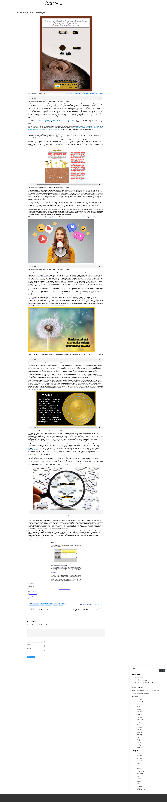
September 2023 (140, 719)
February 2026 (139, 699)
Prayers (138, 776)
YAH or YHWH (32, 591)
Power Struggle (137, 679)
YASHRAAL (55, 605)
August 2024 (139, 703)
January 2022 (139, 745)
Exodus (138, 765)
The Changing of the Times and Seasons (141, 684)
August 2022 (139, 737)
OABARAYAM (139, 775)
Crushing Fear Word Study (47, 603)
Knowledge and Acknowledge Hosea (142, 693)
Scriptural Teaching (34, 605)
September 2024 (140, 701)
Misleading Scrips (140, 773)
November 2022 (140, 732)
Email (29, 644)
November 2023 (140, 716)
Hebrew (63, 603)
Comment (30, 627)
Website (29, 648)
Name (29, 639)
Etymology (85, 93)
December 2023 (139, 714)
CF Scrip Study (69, 93)
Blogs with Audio (140, 753)
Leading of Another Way (138, 677)
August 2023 (139, 721)
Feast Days (139, 766)
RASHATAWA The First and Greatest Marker (150, 690)
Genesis (138, 770)
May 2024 (138, 706)
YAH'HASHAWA (33, 594)
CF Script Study (77, 93)
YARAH (101, 93)
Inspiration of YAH (94, 93)
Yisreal (60, 605)
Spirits (138, 783)
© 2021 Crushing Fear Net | (78, 798)
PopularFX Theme (92, 798)
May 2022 (138, 740)
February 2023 (139, 727)
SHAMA (138, 779)
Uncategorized (139, 786)
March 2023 (139, 726)
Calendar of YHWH (140, 756)
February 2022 (139, 744)
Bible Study (36, 603)
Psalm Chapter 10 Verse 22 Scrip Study (141, 680)
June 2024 (138, 704)
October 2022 (139, 734)
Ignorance (31, 596)
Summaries (139, 784)
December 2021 (139, 747)
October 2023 (139, 717)
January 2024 (139, 712)
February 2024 (139, 711)
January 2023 (139, 729)
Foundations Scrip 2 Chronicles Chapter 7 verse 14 (143, 682)
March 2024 (139, 709)
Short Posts (139, 781)
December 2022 (139, 730)
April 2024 (139, 707)
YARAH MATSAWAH (141, 789)
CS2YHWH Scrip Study (141, 761)
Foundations (139, 768)
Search (133, 668)
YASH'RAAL (48, 605)
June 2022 (138, 739)
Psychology (139, 778)
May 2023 (138, 724)
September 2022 (140, 735)
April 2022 (139, 742)
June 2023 (138, 722)
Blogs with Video (140, 755)
